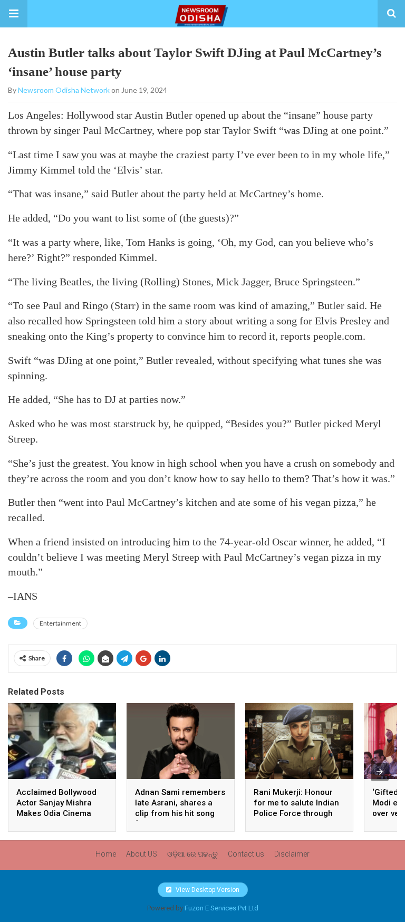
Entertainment (60, 623)
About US (141, 854)
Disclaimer (292, 854)
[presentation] (380, 772)
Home (105, 854)
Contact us (246, 854)
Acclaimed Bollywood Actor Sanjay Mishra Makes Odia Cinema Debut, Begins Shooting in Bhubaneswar (60, 813)
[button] (13, 13)
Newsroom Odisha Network (64, 89)
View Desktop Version (206, 890)
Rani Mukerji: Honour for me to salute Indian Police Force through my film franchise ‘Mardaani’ (296, 813)
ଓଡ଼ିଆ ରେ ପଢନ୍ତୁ (192, 854)
